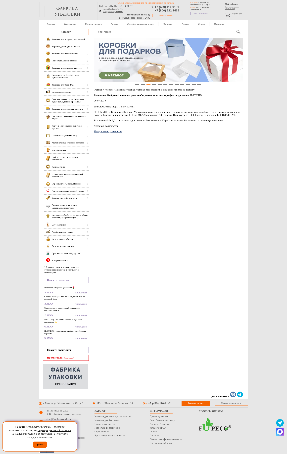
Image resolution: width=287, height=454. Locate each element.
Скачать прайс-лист (59, 350)
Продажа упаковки (159, 416)
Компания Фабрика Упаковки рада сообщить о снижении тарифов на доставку (154, 90)
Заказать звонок (166, 15)
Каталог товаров (93, 24)
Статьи (201, 24)
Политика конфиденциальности (166, 439)
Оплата (185, 24)
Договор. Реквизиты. (160, 424)
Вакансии (154, 435)
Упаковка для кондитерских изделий (113, 416)
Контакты (219, 24)
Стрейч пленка (102, 431)
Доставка (168, 24)
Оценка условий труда (161, 443)
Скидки (114, 24)
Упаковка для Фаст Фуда (107, 420)
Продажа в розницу (138, 14)
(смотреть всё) (64, 280)
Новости (109, 90)
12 (199, 84)
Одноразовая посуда (105, 424)
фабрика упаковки (67, 11)
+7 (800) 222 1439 (167, 10)
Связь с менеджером (200, 13)
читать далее (81, 292)
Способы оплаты (211, 411)
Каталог (66, 31)
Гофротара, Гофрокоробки (107, 428)
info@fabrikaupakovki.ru (113, 11)
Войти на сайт (230, 9)
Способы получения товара (140, 24)
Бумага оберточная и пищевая (110, 435)
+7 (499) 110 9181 (167, 7)
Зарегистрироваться (232, 7)
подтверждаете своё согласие (54, 430)
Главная (51, 24)
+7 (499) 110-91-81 (160, 403)
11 (194, 84)
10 (188, 84)
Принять (40, 444)
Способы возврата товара (162, 420)
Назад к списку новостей (108, 131)
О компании (70, 24)
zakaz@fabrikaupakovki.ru (113, 9)
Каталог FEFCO (158, 428)
